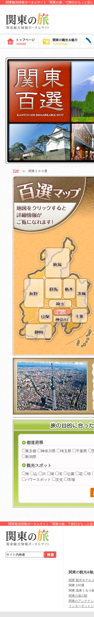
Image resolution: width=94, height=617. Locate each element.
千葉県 (81, 451)
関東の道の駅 (78, 596)
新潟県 (30, 457)
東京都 (30, 451)
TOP (16, 171)
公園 (70, 474)
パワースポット (38, 479)
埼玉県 (65, 451)
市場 (71, 479)
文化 (59, 479)
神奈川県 (48, 451)
